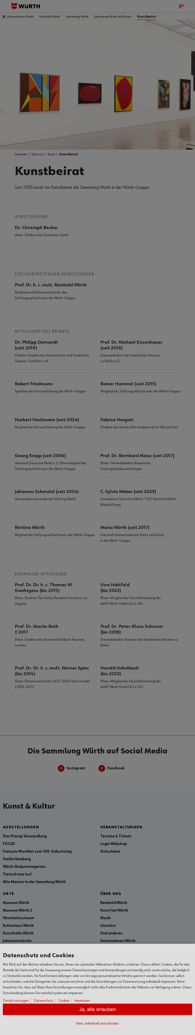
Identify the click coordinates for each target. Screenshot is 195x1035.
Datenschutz (44, 1001)
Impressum (82, 1001)
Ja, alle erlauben (97, 1009)
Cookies (64, 1001)
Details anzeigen (16, 1001)
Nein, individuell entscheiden (97, 1023)
